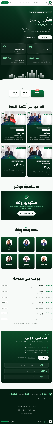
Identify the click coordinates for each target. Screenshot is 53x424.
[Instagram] (44, 399)
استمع (4, 3)
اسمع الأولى (43, 37)
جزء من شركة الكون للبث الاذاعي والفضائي (26, 406)
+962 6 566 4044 (22, 358)
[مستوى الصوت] (9, 421)
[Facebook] (47, 399)
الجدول (27, 2)
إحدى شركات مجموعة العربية (26, 413)
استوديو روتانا (39, 2)
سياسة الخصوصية (18, 417)
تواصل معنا (43, 358)
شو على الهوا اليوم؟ (30, 37)
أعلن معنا (22, 2)
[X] (41, 399)
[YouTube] (38, 399)
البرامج (45, 2)
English (11, 3)
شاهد (13, 421)
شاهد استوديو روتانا (25, 213)
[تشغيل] (50, 421)
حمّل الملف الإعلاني (31, 358)
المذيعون (33, 2)
